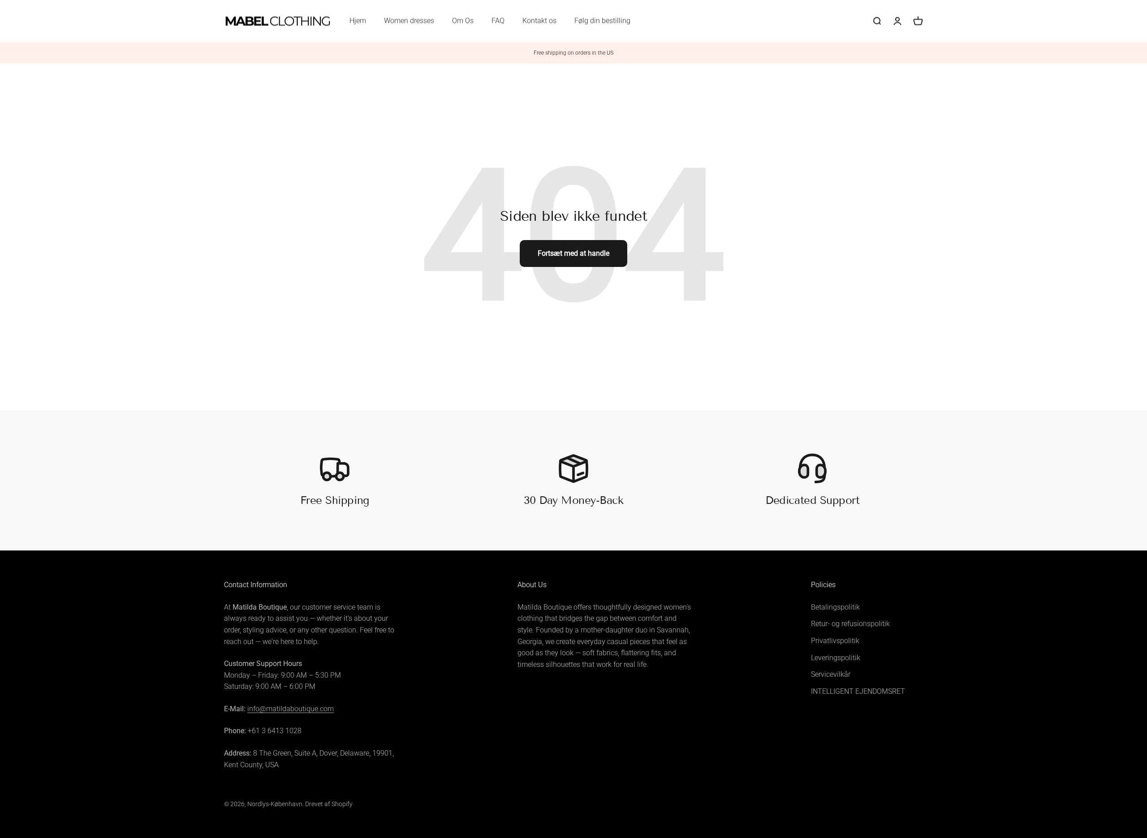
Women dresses (409, 21)
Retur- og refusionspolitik (850, 623)
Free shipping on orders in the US (573, 53)
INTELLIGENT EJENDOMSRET (858, 691)
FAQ (498, 21)
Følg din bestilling (602, 21)
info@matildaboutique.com (290, 709)
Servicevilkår (830, 674)
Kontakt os (539, 21)
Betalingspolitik (835, 607)
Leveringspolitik (835, 657)
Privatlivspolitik (835, 640)
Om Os (463, 21)
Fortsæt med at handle (573, 253)
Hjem (357, 21)
